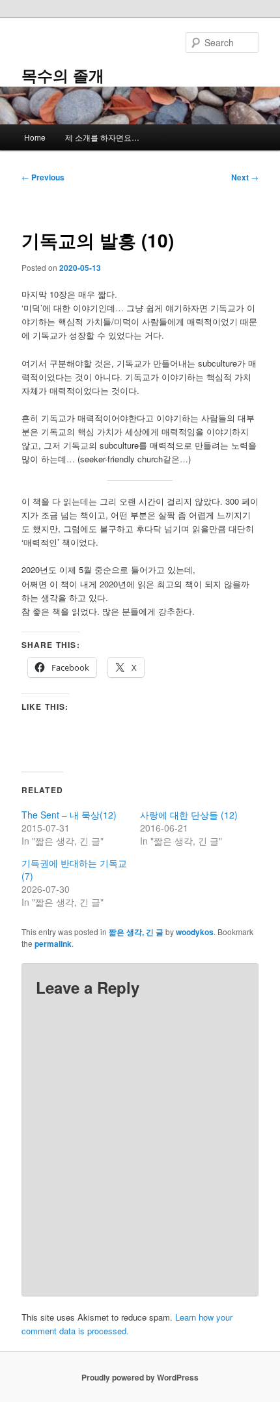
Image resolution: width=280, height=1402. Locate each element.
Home (35, 137)
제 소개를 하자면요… (102, 137)
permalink (53, 943)
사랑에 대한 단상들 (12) (189, 814)
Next (245, 177)
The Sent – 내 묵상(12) (69, 814)
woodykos (195, 932)
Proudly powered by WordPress (140, 1377)
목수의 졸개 (62, 75)
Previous (42, 177)
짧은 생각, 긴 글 (136, 932)
